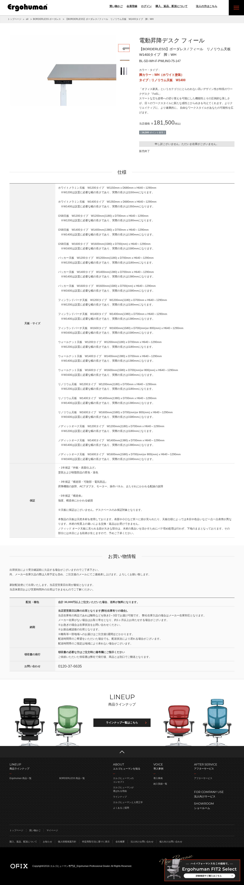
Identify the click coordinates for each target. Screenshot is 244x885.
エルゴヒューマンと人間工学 (128, 802)
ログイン (146, 6)
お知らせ (47, 841)
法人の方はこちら (206, 6)
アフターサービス (203, 778)
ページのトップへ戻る (122, 751)
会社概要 (120, 841)
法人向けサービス (209, 794)
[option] (63, 70)
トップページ (14, 19)
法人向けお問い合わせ (142, 841)
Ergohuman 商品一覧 (20, 778)
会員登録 (132, 6)
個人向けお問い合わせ (170, 841)
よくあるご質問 (121, 808)
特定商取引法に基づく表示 (96, 841)
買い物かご (116, 6)
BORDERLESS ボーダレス (47, 19)
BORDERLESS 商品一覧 (72, 778)
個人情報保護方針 (67, 841)
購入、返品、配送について (172, 6)
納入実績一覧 (160, 783)
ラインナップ (120, 796)
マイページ (52, 830)
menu (236, 7)
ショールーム (204, 806)
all (27, 19)
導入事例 (158, 778)
